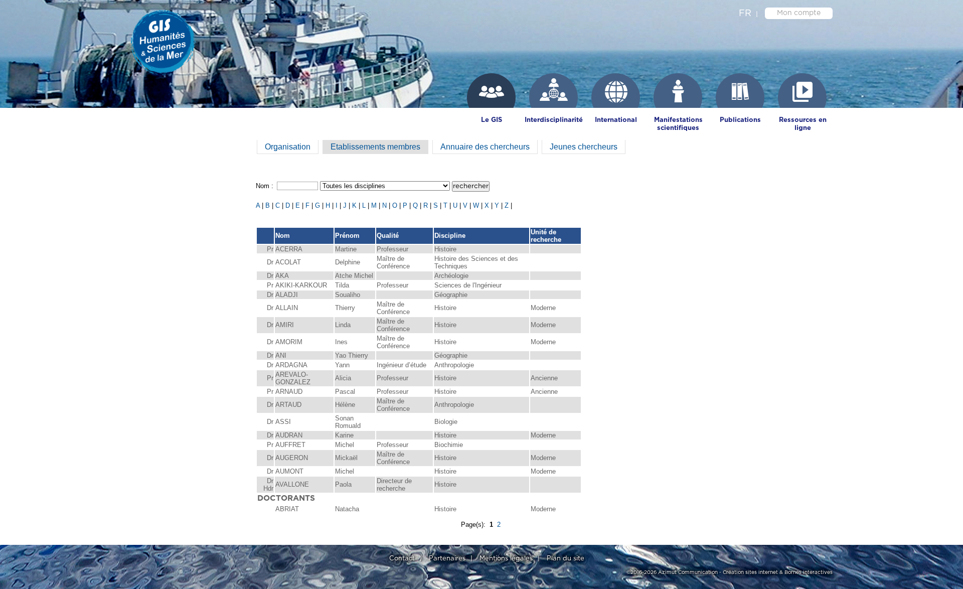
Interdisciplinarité (554, 120)
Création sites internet (750, 572)
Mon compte (799, 13)
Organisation (287, 146)
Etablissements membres (375, 146)
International (616, 120)
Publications (740, 120)
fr (745, 13)
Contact (402, 558)
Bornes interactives (808, 572)
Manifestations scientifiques (678, 124)
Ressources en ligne (803, 124)
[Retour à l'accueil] (168, 40)
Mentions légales (506, 558)
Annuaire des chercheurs (485, 146)
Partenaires (447, 558)
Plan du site (565, 558)
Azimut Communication (688, 572)
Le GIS (491, 120)
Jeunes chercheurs (583, 146)
